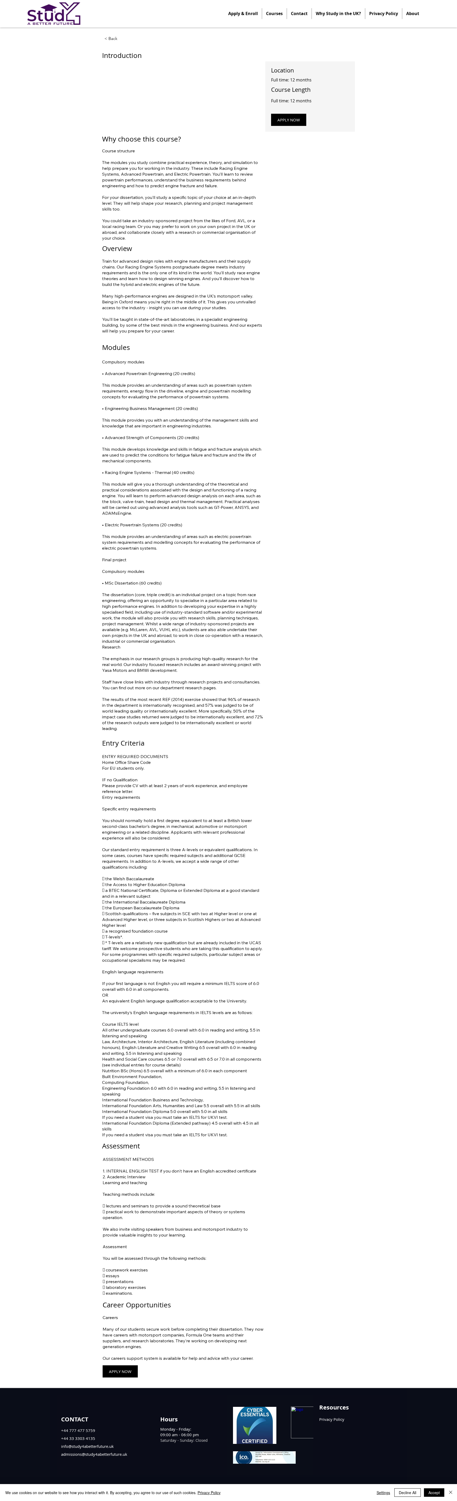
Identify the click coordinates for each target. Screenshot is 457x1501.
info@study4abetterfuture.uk (87, 1446)
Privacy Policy (209, 1492)
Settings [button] (383, 1492)
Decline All (407, 1492)
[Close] (450, 1492)
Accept (434, 1492)
